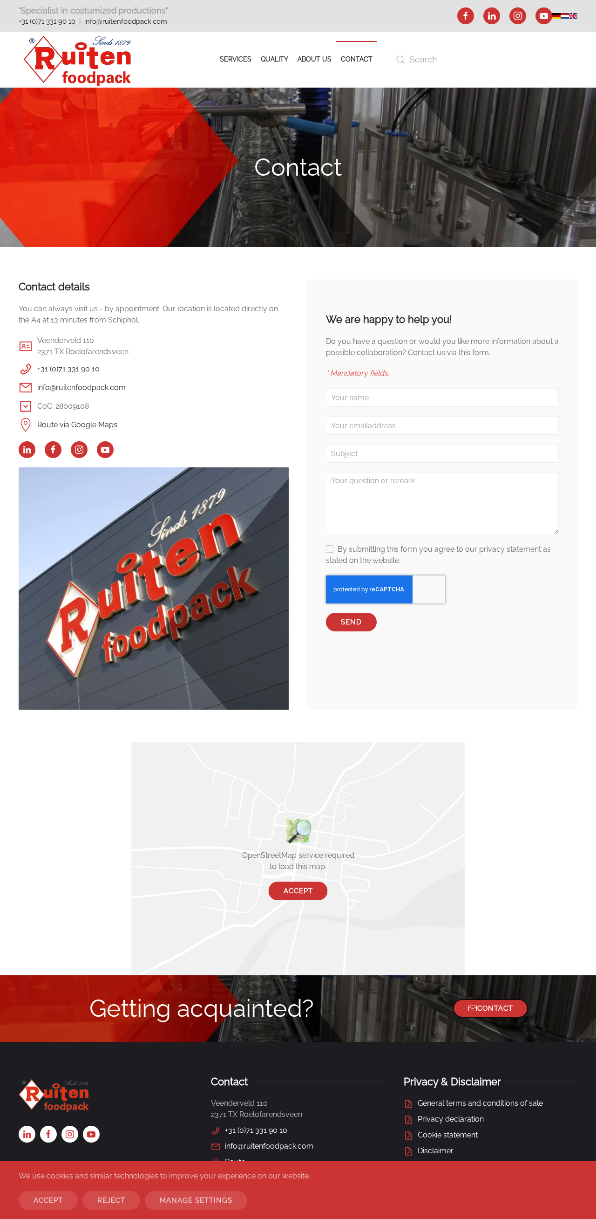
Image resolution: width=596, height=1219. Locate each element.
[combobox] (484, 59)
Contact (356, 59)
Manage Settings (196, 1200)
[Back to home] (77, 60)
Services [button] (235, 59)
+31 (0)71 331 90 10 (47, 21)
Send (351, 622)
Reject (111, 1200)
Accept (298, 891)
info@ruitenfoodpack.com (125, 21)
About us (315, 59)
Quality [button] (274, 59)
